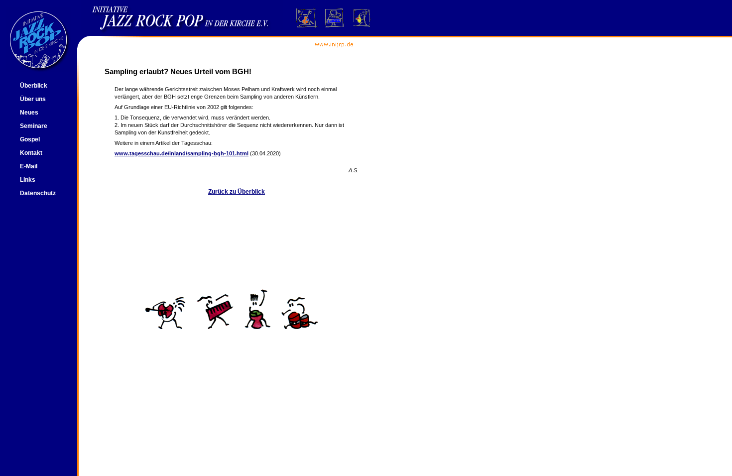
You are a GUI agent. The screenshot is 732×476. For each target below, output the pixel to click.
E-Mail (28, 166)
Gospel (30, 139)
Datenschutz (38, 193)
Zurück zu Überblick (236, 191)
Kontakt (31, 152)
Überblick (33, 85)
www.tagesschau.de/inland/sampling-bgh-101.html (181, 153)
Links (27, 179)
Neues (29, 112)
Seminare (33, 125)
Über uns (33, 99)
